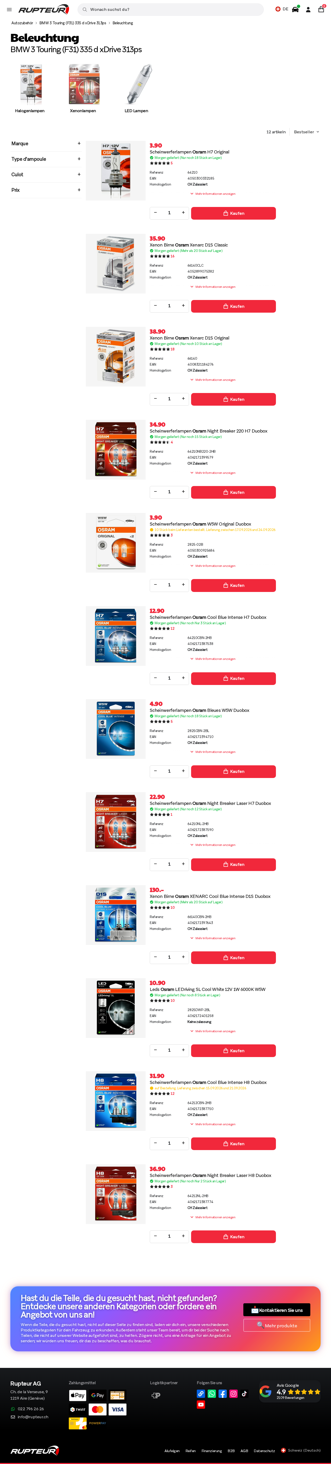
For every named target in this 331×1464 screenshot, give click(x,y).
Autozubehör (22, 23)
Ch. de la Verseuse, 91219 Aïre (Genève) (29, 1391)
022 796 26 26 (31, 1409)
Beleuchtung (122, 23)
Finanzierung (211, 1450)
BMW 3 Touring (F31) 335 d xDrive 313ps (72, 23)
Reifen (190, 1450)
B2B (231, 1450)
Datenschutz (264, 1450)
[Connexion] (308, 10)
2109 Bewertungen (290, 1398)
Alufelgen (172, 1450)
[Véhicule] (295, 10)
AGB (244, 1450)
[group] (29, 94)
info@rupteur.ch (33, 1417)
